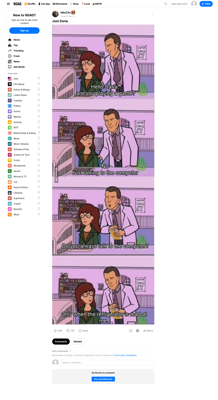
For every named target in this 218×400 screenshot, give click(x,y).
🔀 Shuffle (29, 3)
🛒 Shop (74, 3)
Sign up (24, 30)
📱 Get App (44, 3)
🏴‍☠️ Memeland (60, 3)
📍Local (85, 3)
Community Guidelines (125, 355)
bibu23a (65, 12)
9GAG (17, 4)
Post (207, 3)
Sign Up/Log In (179, 3)
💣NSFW (97, 3)
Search (166, 4)
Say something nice (103, 379)
